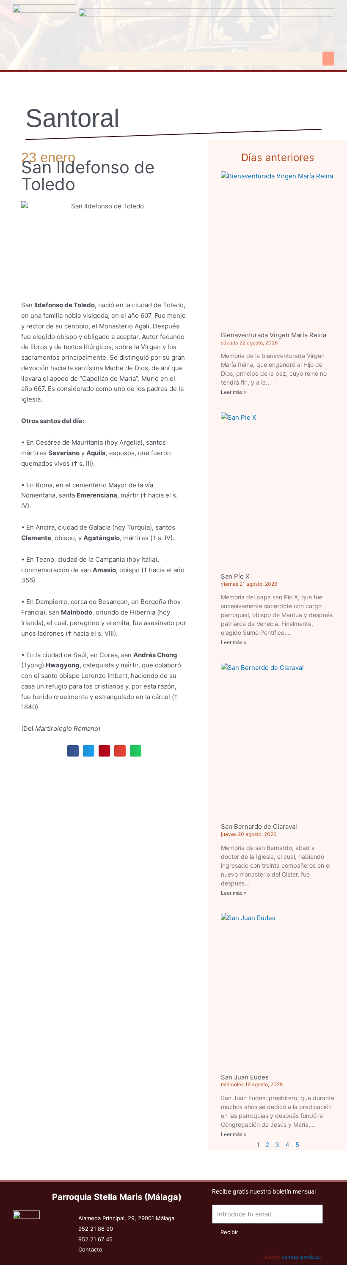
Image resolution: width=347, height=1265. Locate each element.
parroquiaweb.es (301, 1257)
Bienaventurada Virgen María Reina (273, 335)
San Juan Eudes (245, 1077)
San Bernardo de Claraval (259, 826)
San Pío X (235, 576)
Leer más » (233, 392)
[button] (328, 59)
